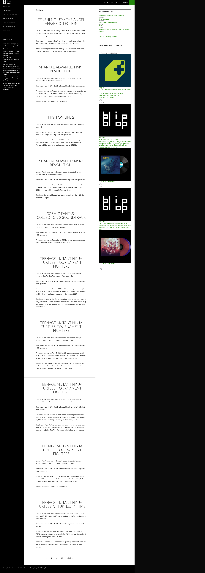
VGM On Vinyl (7, 11)
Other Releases (8, 19)
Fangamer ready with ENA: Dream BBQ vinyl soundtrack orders (11, 72)
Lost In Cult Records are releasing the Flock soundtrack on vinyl (11, 59)
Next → (70, 558)
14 (62, 558)
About (118, 2)
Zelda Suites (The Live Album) (108, 22)
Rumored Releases (9, 27)
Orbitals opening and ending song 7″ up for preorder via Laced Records (11, 78)
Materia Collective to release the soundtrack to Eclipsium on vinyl (11, 53)
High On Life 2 (61, 117)
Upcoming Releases (9, 23)
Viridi (100, 26)
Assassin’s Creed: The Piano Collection (111, 15)
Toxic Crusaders (104, 19)
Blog (106, 2)
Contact (125, 2)
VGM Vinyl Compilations (10, 15)
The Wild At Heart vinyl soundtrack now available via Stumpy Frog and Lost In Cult (11, 66)
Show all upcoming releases (108, 36)
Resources (6, 31)
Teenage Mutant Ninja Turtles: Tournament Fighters (61, 262)
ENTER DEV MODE (53, 568)
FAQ (112, 2)
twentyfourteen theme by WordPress (13, 568)
